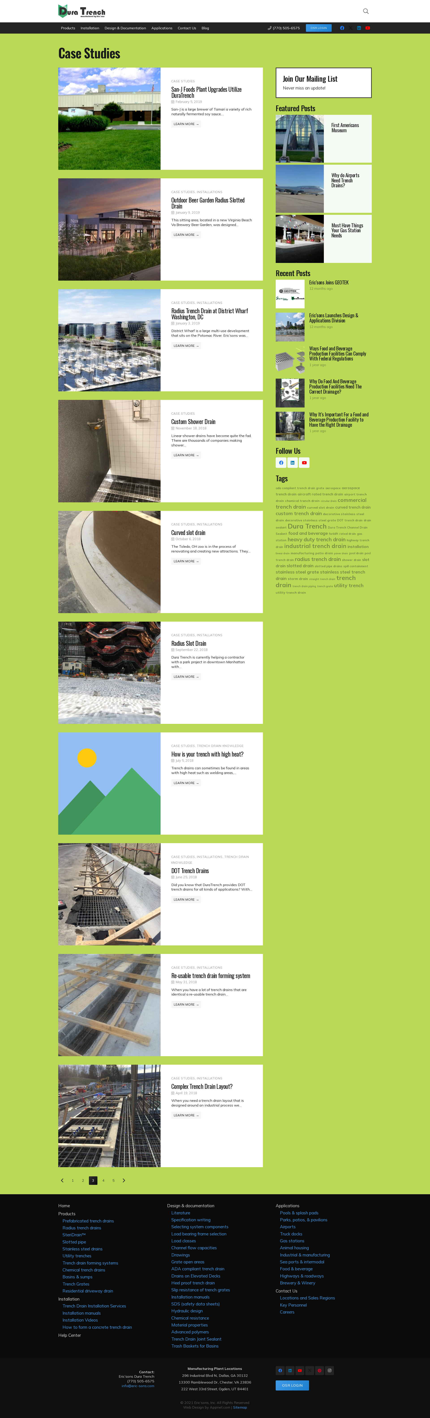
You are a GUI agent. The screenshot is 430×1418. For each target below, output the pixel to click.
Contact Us (286, 1291)
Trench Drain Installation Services (94, 1306)
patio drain (324, 553)
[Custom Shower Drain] (160, 451)
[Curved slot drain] (160, 562)
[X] (350, 28)
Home (64, 1205)
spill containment (355, 566)
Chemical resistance (190, 1318)
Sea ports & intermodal (302, 1261)
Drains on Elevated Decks (195, 1276)
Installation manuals (81, 1313)
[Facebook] (342, 28)
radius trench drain (318, 559)
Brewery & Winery (297, 1283)
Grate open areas (187, 1261)
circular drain (329, 501)
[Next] (124, 1180)
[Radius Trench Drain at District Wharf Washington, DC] (160, 340)
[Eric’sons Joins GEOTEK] (324, 294)
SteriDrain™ (74, 1234)
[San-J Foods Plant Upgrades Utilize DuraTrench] (160, 119)
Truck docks (291, 1234)
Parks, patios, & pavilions (303, 1219)
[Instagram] (329, 1370)
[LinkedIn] (359, 28)
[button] (366, 11)
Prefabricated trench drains (88, 1221)
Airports (288, 1226)
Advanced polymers (190, 1332)
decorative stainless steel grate (310, 520)
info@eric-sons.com (138, 1386)
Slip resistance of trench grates (200, 1289)
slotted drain (300, 565)
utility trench (348, 585)
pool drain (356, 553)
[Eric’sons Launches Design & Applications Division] (324, 327)
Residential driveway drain (87, 1291)
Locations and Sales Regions (307, 1298)
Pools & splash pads (299, 1212)
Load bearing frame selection (198, 1234)
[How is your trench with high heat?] (160, 783)
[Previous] (62, 1180)
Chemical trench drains (83, 1270)
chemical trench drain (302, 501)
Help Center (69, 1335)
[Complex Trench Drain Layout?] (160, 1116)
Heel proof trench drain (193, 1283)
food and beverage (308, 533)
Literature (180, 1212)
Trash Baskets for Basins (195, 1346)
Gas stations (292, 1240)
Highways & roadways (302, 1276)
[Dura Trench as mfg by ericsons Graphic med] (81, 11)
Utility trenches (76, 1255)
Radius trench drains (81, 1227)
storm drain (298, 579)
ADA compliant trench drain (197, 1268)
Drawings (180, 1255)
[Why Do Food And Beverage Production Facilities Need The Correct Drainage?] (324, 393)
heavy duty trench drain (317, 539)
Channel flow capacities (194, 1247)
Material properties (189, 1325)
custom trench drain (299, 513)
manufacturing (302, 553)
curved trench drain (353, 507)
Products (66, 1213)
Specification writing (191, 1219)
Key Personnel (293, 1305)
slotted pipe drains (328, 566)
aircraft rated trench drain (320, 494)
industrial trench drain (315, 545)
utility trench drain (291, 593)
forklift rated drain (342, 533)
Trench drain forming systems (90, 1263)
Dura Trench (307, 526)
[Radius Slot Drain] (160, 673)
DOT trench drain (350, 520)
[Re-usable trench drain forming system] (160, 1005)
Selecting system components (199, 1226)
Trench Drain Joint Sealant (196, 1339)
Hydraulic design (187, 1311)
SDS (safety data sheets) (195, 1304)
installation (358, 546)
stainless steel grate (297, 572)
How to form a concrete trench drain (97, 1327)
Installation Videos (80, 1320)
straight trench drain (322, 579)
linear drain (283, 553)
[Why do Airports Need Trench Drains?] (324, 189)
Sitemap (240, 1407)
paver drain (341, 553)
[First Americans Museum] (324, 139)
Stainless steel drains (82, 1249)
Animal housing (294, 1247)
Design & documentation (190, 1205)
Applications (287, 1205)
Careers (287, 1312)
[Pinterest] (319, 1370)
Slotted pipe (74, 1242)
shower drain (351, 560)
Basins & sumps (77, 1276)
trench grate (325, 586)
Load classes (183, 1240)
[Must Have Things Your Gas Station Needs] (324, 239)
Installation (69, 1299)
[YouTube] (367, 28)
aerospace (333, 488)
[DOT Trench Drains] (160, 894)
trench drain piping (304, 586)
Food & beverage (296, 1268)
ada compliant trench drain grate (300, 488)
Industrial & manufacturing (305, 1255)
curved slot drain (320, 507)
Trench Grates (75, 1284)
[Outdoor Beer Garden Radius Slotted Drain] (160, 229)
